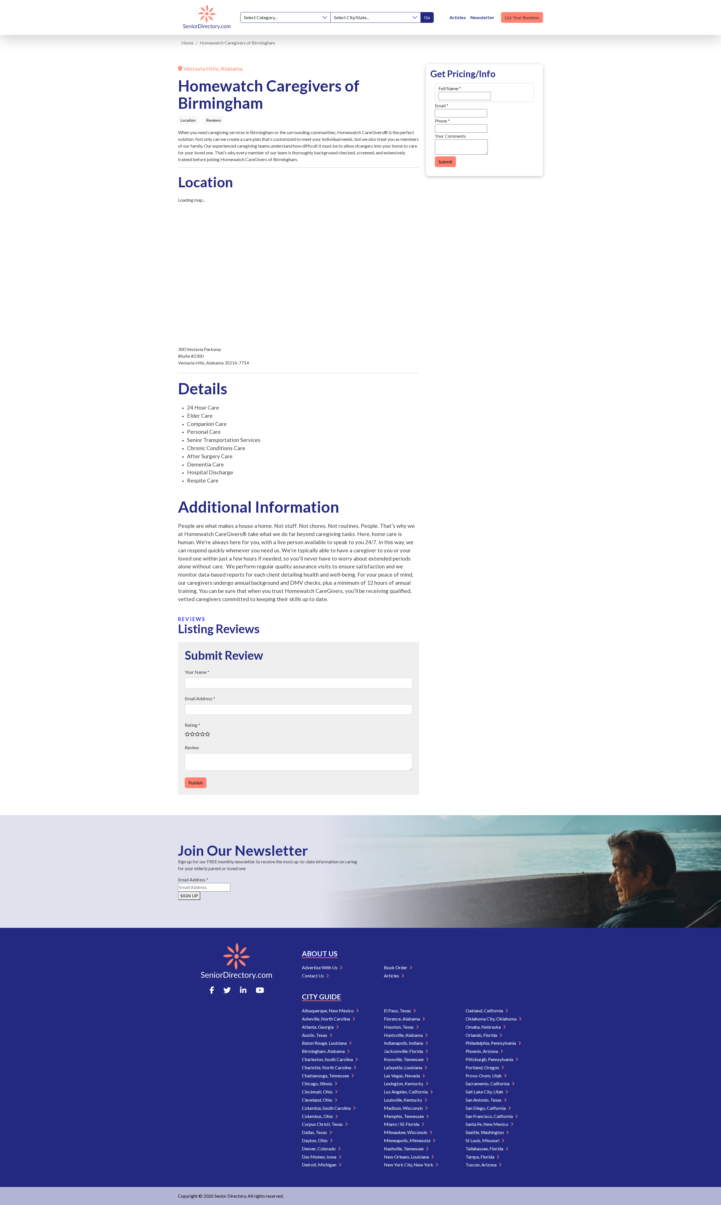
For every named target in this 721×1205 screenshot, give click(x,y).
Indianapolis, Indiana (404, 1043)
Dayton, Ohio (315, 1140)
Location (188, 120)
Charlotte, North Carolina (327, 1067)
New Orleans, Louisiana (407, 1156)
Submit (445, 161)
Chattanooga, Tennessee (326, 1075)
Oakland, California (485, 1010)
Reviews (213, 120)
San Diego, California (486, 1108)
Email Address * (200, 698)
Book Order (396, 967)
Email (441, 105)
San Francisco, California (490, 1116)
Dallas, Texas (315, 1132)
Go (427, 17)
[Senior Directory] (207, 17)
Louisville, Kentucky (403, 1099)
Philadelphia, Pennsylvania (491, 1043)
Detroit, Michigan (319, 1164)
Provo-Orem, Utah (484, 1075)
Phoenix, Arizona (482, 1051)
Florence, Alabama (402, 1018)
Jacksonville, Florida (404, 1051)
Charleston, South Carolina (328, 1059)
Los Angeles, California (406, 1091)
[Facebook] (212, 990)
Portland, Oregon (483, 1067)
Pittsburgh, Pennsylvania (490, 1059)
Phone (442, 120)
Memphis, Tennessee (404, 1116)
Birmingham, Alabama (324, 1051)
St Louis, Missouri (483, 1140)
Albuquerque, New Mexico (328, 1010)
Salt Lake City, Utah (485, 1091)
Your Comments (450, 136)
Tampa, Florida (480, 1156)
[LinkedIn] (243, 990)
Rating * (192, 725)
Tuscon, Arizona (481, 1164)
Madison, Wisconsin (404, 1108)
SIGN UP (189, 895)
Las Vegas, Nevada (402, 1075)
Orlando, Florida (482, 1035)
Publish (195, 782)
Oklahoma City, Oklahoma (491, 1018)
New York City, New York (409, 1164)
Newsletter (482, 17)
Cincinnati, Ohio (317, 1091)
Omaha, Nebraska (484, 1027)
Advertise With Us (320, 967)
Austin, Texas (315, 1035)
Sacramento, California (488, 1083)
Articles (457, 17)
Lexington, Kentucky (404, 1083)
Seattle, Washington (485, 1132)
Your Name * (197, 672)
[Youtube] (260, 990)
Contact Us (313, 975)
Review (192, 747)
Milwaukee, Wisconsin (406, 1132)
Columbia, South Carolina (326, 1108)
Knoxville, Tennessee (404, 1059)
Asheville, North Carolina (326, 1018)
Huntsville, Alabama (404, 1035)
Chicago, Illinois (317, 1083)
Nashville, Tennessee (404, 1148)
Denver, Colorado (319, 1148)
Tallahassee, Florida (485, 1148)
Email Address (193, 879)
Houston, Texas (399, 1027)
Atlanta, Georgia (318, 1027)
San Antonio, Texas (484, 1099)
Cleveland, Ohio (317, 1099)
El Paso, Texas (398, 1010)
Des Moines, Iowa (319, 1156)
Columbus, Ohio (318, 1116)
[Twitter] (227, 990)
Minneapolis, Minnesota (407, 1140)
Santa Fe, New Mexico (487, 1124)
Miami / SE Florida (402, 1124)
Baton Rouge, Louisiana (325, 1043)
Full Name (450, 88)
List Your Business (522, 17)
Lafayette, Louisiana (403, 1067)
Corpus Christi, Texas (323, 1124)
